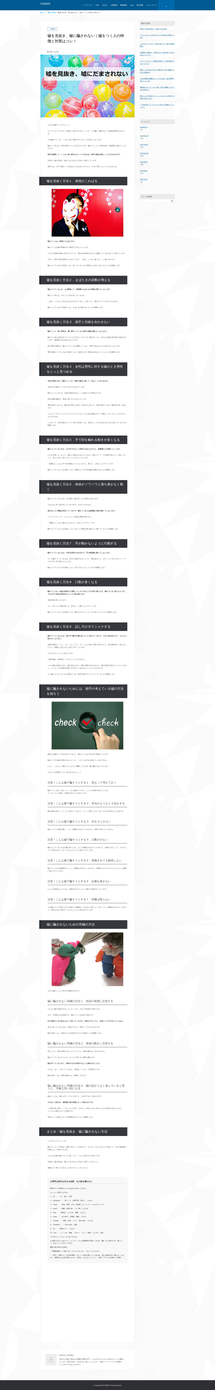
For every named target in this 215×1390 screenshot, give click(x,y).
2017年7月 (144, 179)
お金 (131, 5)
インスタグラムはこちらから (70, 1364)
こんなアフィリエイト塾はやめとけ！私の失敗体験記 (157, 45)
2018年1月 (144, 127)
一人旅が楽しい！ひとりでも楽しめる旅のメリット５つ (157, 106)
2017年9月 (144, 162)
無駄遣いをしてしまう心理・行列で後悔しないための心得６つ (157, 88)
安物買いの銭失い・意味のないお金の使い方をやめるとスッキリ (157, 54)
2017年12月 (144, 136)
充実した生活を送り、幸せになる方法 (153, 29)
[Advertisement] (87, 1308)
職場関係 (123, 5)
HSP (97, 5)
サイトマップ (151, 5)
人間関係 (113, 5)
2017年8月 (144, 171)
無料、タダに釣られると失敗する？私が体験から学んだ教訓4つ (157, 71)
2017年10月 (144, 153)
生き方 (104, 5)
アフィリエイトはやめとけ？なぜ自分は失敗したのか (157, 36)
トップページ (87, 5)
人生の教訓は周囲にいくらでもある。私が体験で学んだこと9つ (157, 80)
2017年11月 (144, 144)
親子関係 (140, 5)
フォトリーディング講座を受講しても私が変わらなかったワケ (157, 62)
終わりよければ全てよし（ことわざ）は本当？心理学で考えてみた (157, 97)
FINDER (45, 3)
